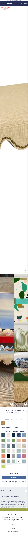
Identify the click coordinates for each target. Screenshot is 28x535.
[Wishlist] (22, 3)
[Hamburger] (1, 3)
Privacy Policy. (13, 520)
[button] (26, 411)
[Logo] (12, 3)
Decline (13, 528)
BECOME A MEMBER (18, 0)
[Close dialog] (26, 508)
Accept (13, 524)
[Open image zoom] (25, 270)
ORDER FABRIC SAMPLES (9, 427)
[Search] (26, 4)
